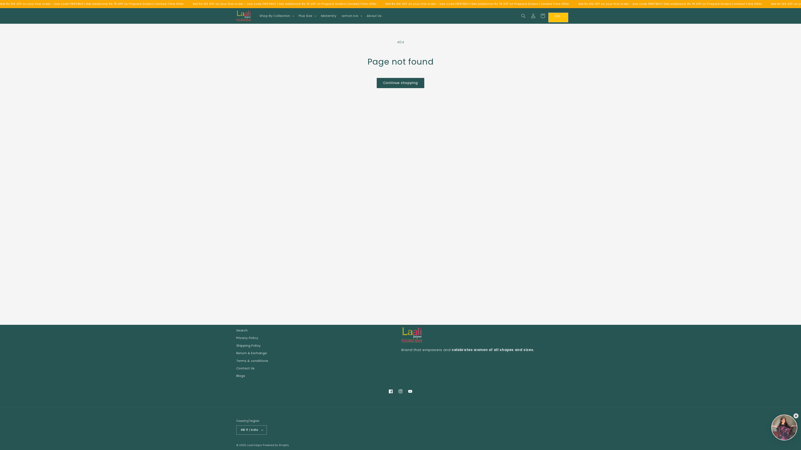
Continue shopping (400, 82)
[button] (276, 15)
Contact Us (245, 368)
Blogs (240, 376)
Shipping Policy (248, 346)
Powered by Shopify (276, 445)
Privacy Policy (247, 338)
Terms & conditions (252, 361)
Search (242, 330)
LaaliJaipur (254, 445)
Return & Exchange (251, 353)
